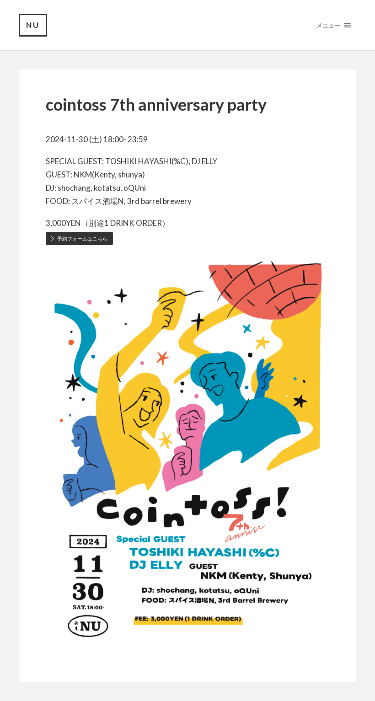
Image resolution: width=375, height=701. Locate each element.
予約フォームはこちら (82, 238)
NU (33, 25)
